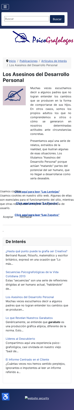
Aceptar (8, 217)
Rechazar (26, 217)
